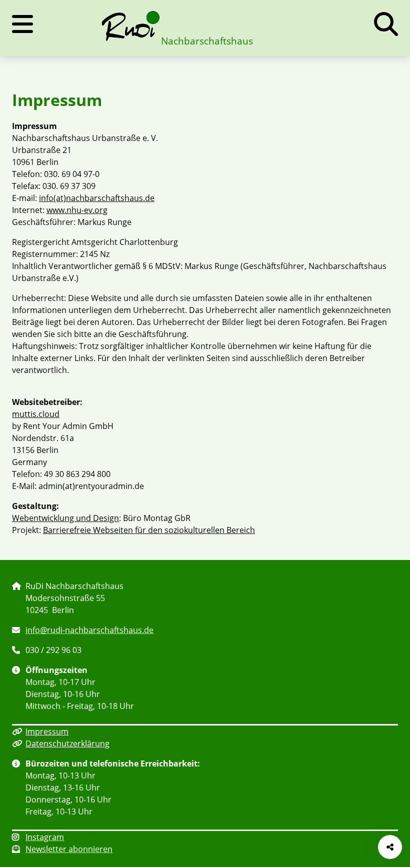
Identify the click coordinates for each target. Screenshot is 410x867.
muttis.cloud (36, 414)
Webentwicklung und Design (65, 518)
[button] (386, 24)
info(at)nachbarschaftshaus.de (96, 198)
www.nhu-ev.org (77, 210)
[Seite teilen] (390, 847)
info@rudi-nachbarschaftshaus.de (90, 630)
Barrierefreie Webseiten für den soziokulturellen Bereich (149, 530)
